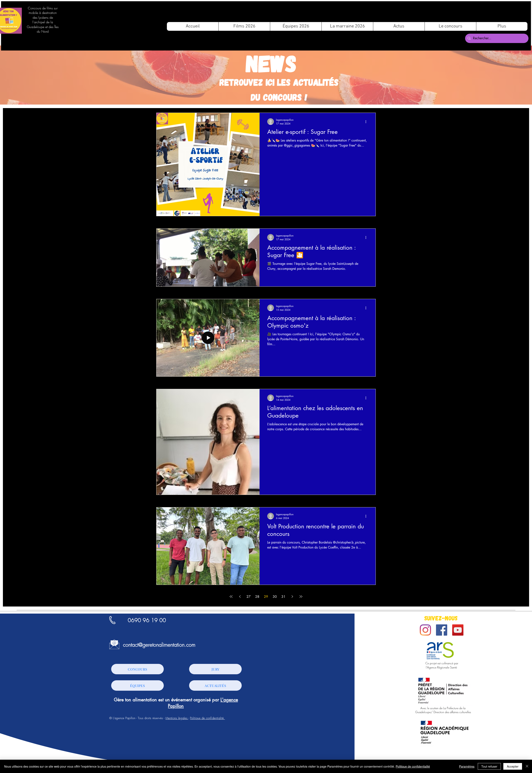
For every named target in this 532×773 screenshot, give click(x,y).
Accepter (512, 766)
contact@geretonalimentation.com (159, 644)
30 (275, 596)
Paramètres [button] (466, 766)
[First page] (231, 596)
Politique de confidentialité (207, 718)
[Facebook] (441, 630)
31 (283, 596)
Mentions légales (176, 718)
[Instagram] (425, 630)
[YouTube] (457, 630)
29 (266, 596)
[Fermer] (527, 766)
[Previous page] (240, 596)
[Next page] (292, 596)
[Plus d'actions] (367, 121)
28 (257, 596)
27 (248, 596)
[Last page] (301, 596)
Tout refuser (489, 766)
